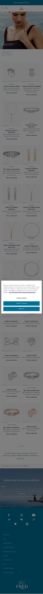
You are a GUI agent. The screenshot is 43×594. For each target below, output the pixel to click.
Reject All (21, 308)
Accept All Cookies (21, 303)
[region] (21, 297)
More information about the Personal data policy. (22, 292)
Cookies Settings (21, 298)
